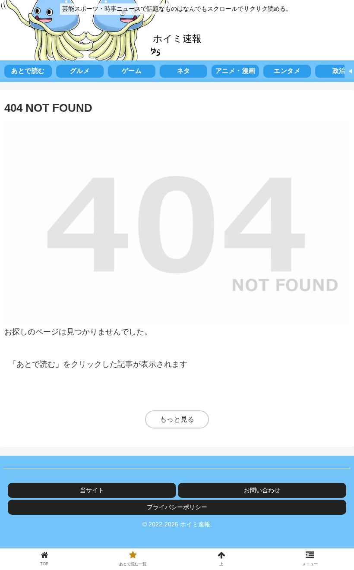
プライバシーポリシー (177, 507)
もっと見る (177, 419)
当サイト (92, 490)
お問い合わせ (262, 490)
